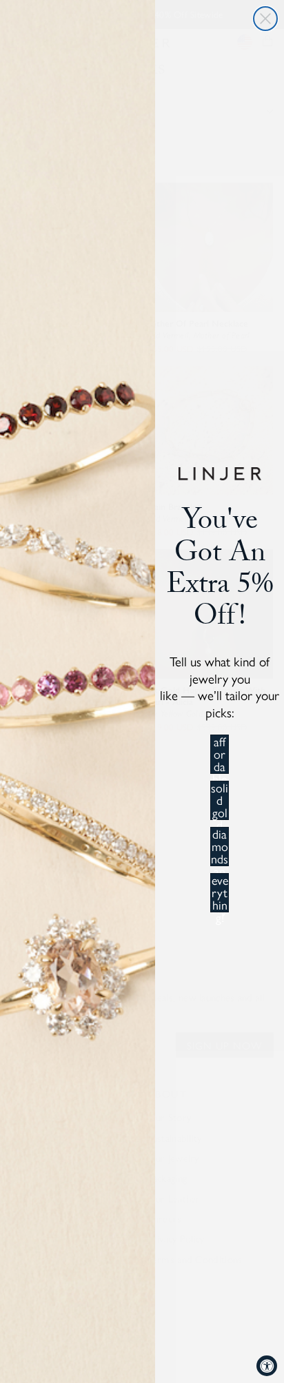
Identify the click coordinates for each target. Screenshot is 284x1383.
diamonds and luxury (219, 846)
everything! (220, 892)
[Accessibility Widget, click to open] (266, 1365)
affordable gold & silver (219, 754)
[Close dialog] (265, 18)
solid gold (219, 800)
